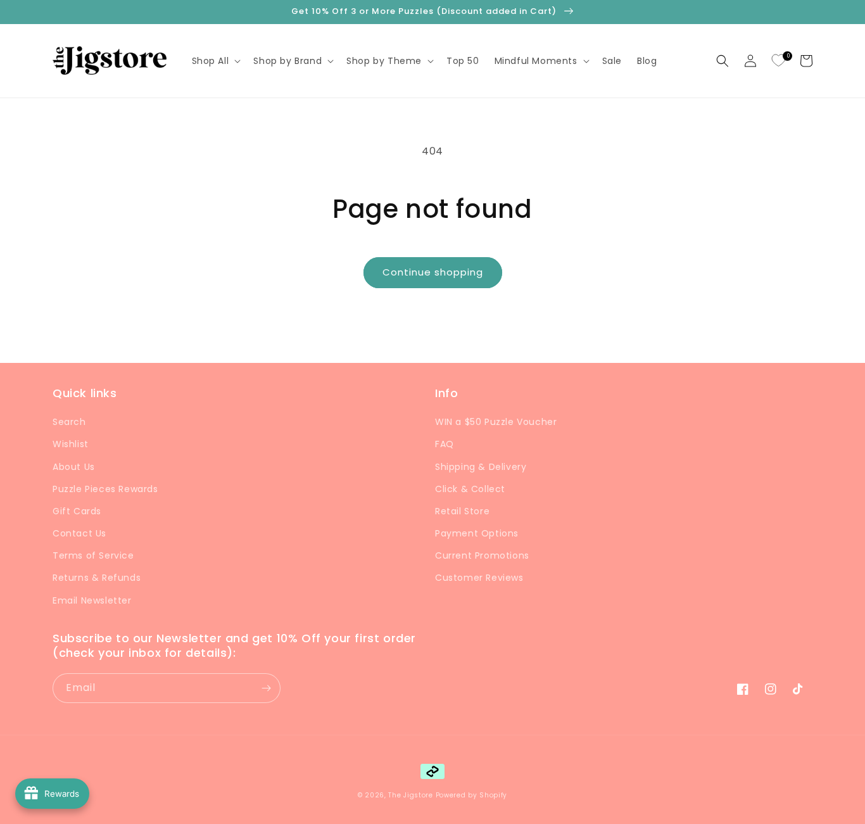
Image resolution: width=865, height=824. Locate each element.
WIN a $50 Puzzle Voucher (496, 421)
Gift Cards (77, 511)
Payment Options (477, 533)
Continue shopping (432, 272)
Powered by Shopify (472, 795)
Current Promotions (482, 555)
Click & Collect (470, 489)
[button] (215, 61)
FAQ (444, 444)
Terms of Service (93, 555)
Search (69, 421)
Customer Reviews (479, 577)
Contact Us (79, 533)
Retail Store (462, 511)
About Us (74, 466)
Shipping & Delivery (480, 466)
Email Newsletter (92, 600)
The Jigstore (410, 795)
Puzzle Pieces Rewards (105, 489)
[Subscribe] (266, 688)
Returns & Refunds (97, 577)
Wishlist (71, 444)
